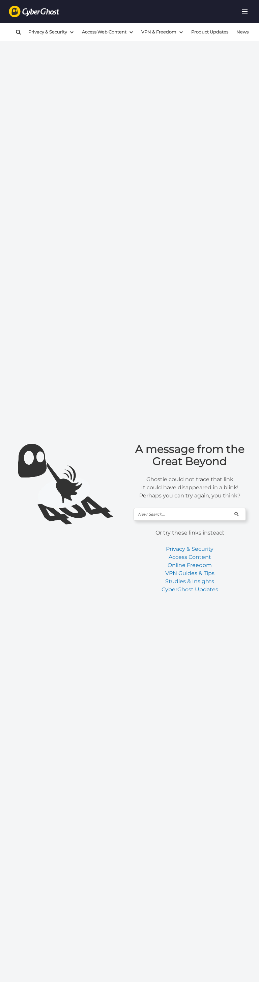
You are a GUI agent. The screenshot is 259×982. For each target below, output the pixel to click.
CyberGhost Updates (190, 589)
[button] (245, 11)
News (242, 31)
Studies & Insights (189, 581)
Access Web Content (104, 31)
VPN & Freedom (158, 31)
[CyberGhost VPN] (34, 12)
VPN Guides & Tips (189, 573)
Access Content (190, 557)
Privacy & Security (47, 31)
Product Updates (209, 31)
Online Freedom (190, 565)
